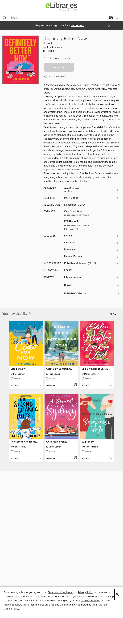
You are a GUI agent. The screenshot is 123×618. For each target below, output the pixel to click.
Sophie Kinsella (91, 447)
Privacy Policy (85, 592)
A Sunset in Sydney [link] (56, 441)
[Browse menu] (118, 17)
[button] (59, 67)
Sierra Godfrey (19, 447)
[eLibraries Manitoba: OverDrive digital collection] (61, 7)
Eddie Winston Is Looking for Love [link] (95, 369)
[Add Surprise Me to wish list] (111, 457)
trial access (77, 25)
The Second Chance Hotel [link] (24, 441)
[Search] (4, 17)
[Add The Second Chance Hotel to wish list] (40, 457)
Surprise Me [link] (88, 441)
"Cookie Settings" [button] (90, 600)
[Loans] (111, 18)
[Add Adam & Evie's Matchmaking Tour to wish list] (75, 384)
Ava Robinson (54, 47)
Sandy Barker (55, 447)
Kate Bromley (19, 374)
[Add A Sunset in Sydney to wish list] (75, 457)
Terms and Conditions (60, 592)
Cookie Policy (11, 608)
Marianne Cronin (91, 374)
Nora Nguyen (54, 374)
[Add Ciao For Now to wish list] (40, 384)
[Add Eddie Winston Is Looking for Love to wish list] (111, 384)
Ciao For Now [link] (18, 369)
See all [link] (114, 314)
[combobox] (54, 17)
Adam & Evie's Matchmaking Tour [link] (60, 369)
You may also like (15, 314)
